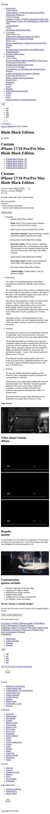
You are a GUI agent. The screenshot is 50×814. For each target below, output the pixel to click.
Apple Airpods (29, 50)
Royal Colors (11, 60)
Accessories (10, 32)
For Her (15, 30)
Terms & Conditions (13, 789)
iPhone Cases (11, 43)
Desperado (10, 82)
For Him (9, 30)
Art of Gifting (11, 779)
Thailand (9, 645)
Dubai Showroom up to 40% (17, 91)
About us (9, 768)
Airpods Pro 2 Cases (14, 704)
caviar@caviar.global (24, 667)
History (9, 100)
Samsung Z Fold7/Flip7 (40, 21)
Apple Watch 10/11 (27, 37)
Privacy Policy (11, 793)
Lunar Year (10, 753)
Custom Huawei (12, 26)
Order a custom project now (11, 615)
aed (7, 117)
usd (7, 108)
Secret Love (22, 74)
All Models (29, 39)
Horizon (9, 749)
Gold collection (34, 69)
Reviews (9, 774)
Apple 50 (16, 65)
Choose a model (7, 188)
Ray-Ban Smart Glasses (15, 50)
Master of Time (11, 78)
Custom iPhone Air (17, 15)
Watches (9, 699)
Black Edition (21, 60)
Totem (42, 69)
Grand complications (14, 742)
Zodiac (26, 69)
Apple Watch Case (13, 693)
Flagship (9, 65)
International (10, 639)
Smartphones (11, 8)
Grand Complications (25, 78)
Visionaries (24, 65)
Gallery (9, 93)
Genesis (30, 60)
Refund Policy (11, 791)
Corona (45, 60)
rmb (7, 115)
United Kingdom (12, 641)
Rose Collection (33, 74)
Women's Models (18, 39)
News (34, 100)
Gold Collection (12, 736)
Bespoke (9, 89)
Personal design (24, 30)
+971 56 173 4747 (8, 667)
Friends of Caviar (18, 100)
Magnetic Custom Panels (25, 43)
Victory (9, 740)
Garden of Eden (12, 74)
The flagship (10, 718)
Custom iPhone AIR (13, 688)
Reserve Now (6, 213)
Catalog (9, 126)
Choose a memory (8, 191)
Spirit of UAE (17, 69)
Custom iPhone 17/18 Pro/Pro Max (19, 13)
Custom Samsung (12, 695)
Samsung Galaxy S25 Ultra (20, 21)
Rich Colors (37, 60)
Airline (30, 65)
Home (3, 126)
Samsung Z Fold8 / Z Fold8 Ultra (19, 19)
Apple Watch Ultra (13, 37)
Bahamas (9, 643)
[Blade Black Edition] (16, 159)
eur (7, 110)
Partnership (10, 781)
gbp (7, 113)
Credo (8, 87)
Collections (10, 56)
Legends (9, 69)
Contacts (28, 100)
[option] (27, 108)
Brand (8, 95)
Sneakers (15, 52)
